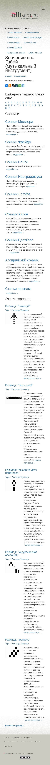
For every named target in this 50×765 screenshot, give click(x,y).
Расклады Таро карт (20, 310)
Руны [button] (37, 742)
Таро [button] (6, 737)
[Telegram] (23, 85)
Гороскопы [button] (16, 737)
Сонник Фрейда (32, 32)
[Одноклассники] (9, 85)
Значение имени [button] (10, 742)
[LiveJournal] (16, 85)
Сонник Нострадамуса (32, 38)
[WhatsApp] (19, 85)
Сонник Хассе (30, 43)
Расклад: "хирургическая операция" (21, 553)
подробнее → (12, 134)
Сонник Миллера (14, 32)
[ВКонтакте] (6, 85)
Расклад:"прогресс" (17, 639)
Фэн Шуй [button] (7, 746)
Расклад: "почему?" (17, 306)
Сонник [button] (27, 737)
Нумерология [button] (26, 742)
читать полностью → (33, 378)
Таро (7, 310)
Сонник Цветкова (14, 48)
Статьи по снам (35, 53)
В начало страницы (14, 726)
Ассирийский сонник (16, 53)
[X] (13, 85)
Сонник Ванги (13, 38)
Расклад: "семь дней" (19, 385)
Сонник (8, 76)
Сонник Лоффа (13, 43)
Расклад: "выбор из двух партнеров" (21, 471)
